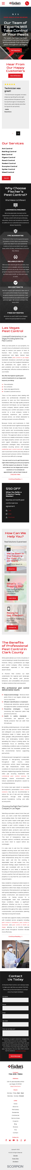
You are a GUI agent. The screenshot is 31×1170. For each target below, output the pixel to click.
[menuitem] (15, 1156)
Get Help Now (15, 50)
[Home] (15, 3)
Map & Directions (15, 1086)
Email (9, 514)
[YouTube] (14, 1140)
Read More (7, 112)
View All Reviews (15, 76)
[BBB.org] (21, 1140)
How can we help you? (8, 1029)
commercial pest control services (14, 776)
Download (11, 517)
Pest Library (15, 1109)
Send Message (15, 1056)
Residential (15, 1112)
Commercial (15, 1115)
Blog (15, 1124)
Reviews (15, 1127)
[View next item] (18, 133)
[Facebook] (6, 1140)
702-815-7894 (15, 1074)
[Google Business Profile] (10, 1140)
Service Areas (15, 1118)
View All (6, 178)
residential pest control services (12, 449)
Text (9, 510)
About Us (15, 1107)
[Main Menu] (3, 3)
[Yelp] (17, 1140)
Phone (4, 1004)
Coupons (15, 1121)
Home (15, 1104)
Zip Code (5, 1021)
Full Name (5, 996)
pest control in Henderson (10, 922)
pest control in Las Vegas (21, 357)
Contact (15, 1133)
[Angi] (25, 1140)
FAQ (15, 1130)
